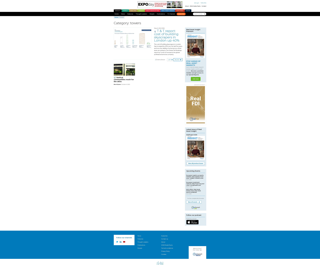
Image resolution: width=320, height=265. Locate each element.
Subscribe (203, 2)
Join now (196, 79)
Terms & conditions (167, 248)
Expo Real (180, 10)
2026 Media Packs (195, 6)
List (169, 59)
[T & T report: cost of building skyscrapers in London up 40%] (133, 38)
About (187, 6)
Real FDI (133, 10)
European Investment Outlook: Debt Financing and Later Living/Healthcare (195, 184)
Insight (117, 10)
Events (141, 10)
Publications (161, 14)
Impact (125, 10)
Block (177, 59)
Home (116, 14)
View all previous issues (195, 163)
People (152, 14)
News (123, 14)
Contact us (164, 239)
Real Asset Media (168, 10)
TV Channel (171, 14)
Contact (204, 6)
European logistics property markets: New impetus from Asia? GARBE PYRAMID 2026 (195, 177)
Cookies (163, 254)
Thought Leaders (141, 14)
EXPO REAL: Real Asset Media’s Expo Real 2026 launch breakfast (193, 192)
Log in (197, 2)
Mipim (188, 10)
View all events (192, 202)
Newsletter (152, 10)
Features (130, 14)
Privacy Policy (165, 251)
